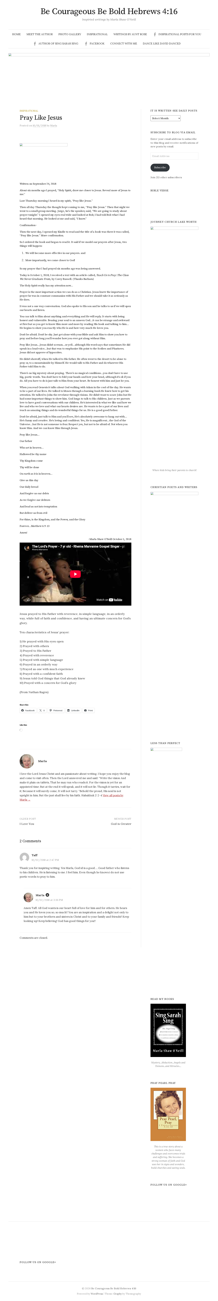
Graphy (117, 1293)
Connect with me (123, 43)
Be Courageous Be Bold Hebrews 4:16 (109, 11)
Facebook (97, 43)
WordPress (97, 1293)
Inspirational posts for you (179, 34)
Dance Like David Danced (162, 43)
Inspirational (97, 34)
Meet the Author (39, 34)
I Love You (27, 824)
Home (16, 34)
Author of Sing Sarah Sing (58, 43)
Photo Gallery (69, 34)
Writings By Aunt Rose (130, 34)
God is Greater (121, 824)
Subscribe (160, 167)
